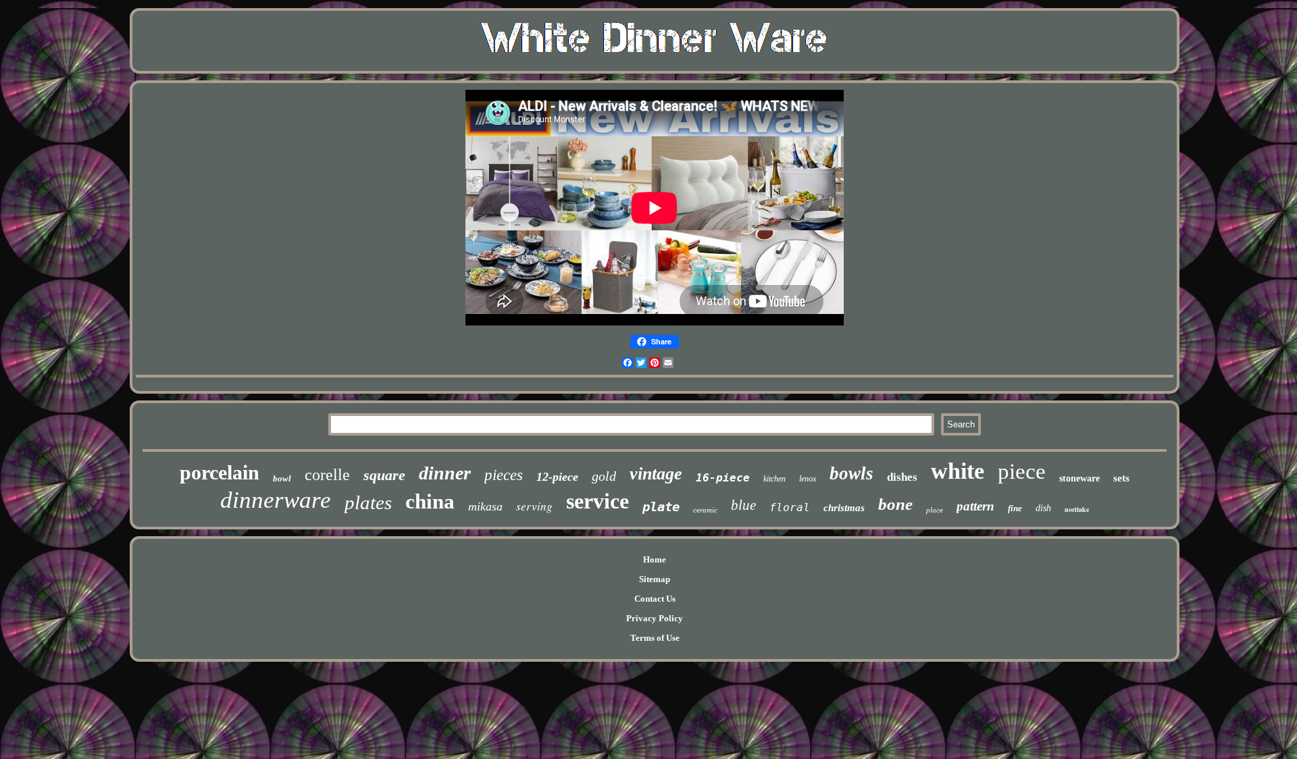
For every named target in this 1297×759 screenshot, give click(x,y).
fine (1015, 508)
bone (895, 504)
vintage (656, 473)
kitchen (774, 478)
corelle (327, 474)
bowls (851, 473)
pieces (503, 475)
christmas (844, 507)
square (384, 475)
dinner (445, 473)
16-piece (723, 477)
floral (789, 507)
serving (534, 506)
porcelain (219, 472)
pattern (975, 506)
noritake (1077, 509)
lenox (807, 478)
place (934, 510)
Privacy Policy (654, 618)
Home (654, 559)
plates (368, 502)
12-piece (557, 476)
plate (661, 506)
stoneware (1079, 478)
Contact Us (655, 599)
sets (1121, 478)
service (597, 501)
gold (604, 476)
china (430, 501)
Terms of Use (655, 638)
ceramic (705, 510)
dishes (902, 477)
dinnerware (275, 500)
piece (1022, 471)
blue (743, 505)
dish (1043, 508)
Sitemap (654, 579)
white (957, 471)
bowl (282, 478)
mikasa (485, 506)
